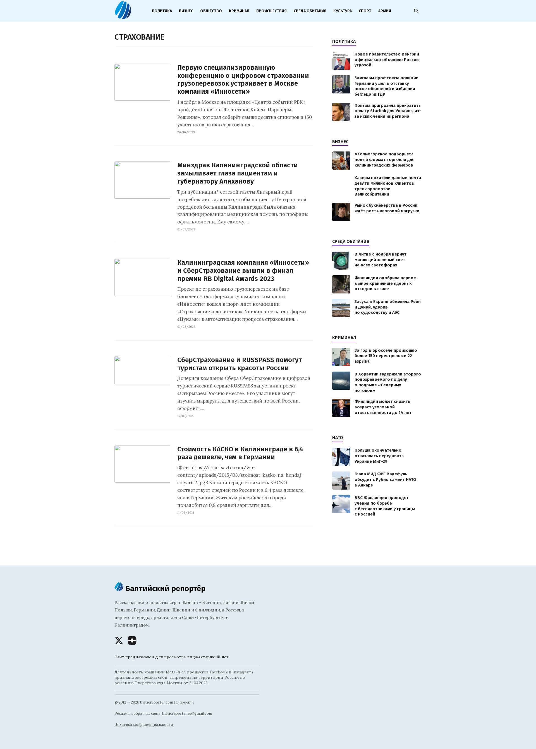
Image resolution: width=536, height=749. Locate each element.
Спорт (365, 11)
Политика (162, 11)
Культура (342, 11)
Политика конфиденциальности (143, 724)
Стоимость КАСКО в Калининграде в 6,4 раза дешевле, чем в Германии (240, 453)
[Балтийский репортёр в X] (118, 640)
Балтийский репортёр (164, 588)
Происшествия (271, 11)
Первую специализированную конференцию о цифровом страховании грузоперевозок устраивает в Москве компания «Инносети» (243, 79)
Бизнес (186, 11)
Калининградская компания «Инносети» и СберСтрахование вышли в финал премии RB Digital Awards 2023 (243, 271)
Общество (211, 11)
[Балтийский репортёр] (122, 17)
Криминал (239, 11)
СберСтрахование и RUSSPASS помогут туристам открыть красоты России (239, 364)
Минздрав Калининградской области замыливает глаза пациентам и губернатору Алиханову (237, 173)
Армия (384, 11)
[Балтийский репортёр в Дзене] (132, 640)
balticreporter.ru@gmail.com (187, 713)
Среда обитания (310, 11)
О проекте (185, 702)
